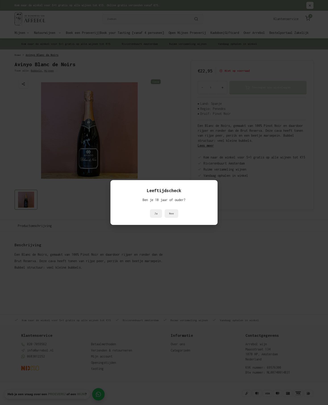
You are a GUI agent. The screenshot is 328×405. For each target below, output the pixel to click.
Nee (171, 213)
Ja (156, 213)
